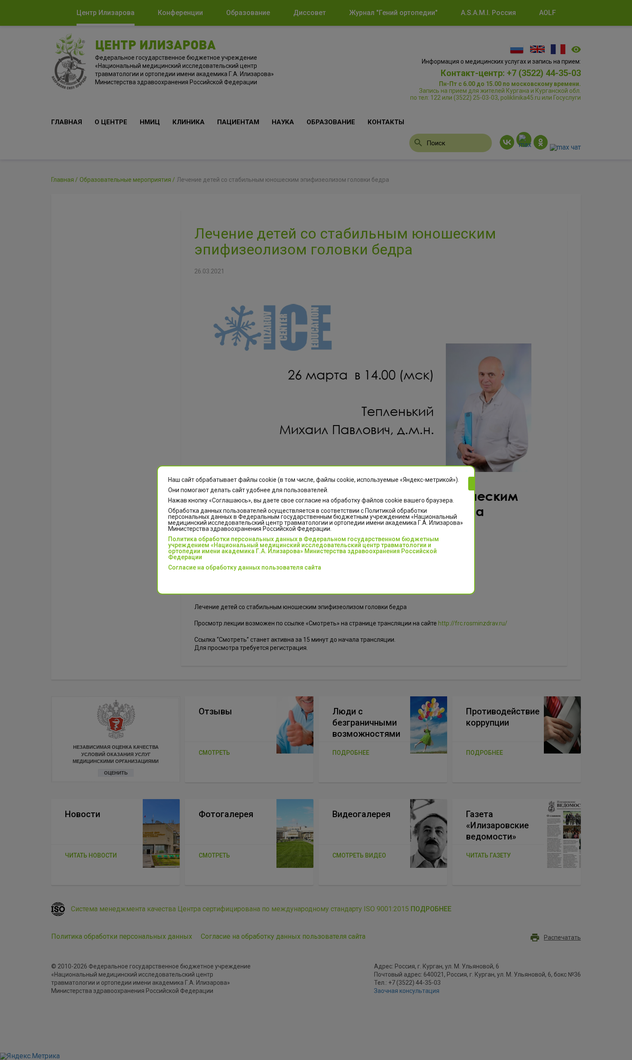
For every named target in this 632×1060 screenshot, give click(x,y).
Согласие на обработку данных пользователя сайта (244, 567)
